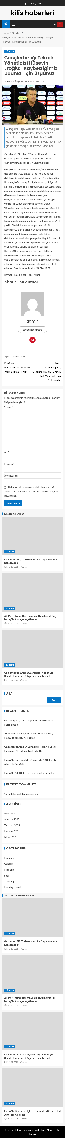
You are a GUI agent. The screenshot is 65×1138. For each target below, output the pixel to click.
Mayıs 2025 (10, 836)
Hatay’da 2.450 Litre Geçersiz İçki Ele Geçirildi (29, 772)
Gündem (10, 51)
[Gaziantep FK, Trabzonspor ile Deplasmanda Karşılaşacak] (32, 536)
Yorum (8, 407)
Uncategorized (12, 887)
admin (9, 81)
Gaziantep (14, 356)
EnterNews (47, 1129)
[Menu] (13, 24)
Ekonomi (9, 857)
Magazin (9, 869)
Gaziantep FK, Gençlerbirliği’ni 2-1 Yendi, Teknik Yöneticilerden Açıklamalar (46, 372)
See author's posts (32, 329)
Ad (6, 452)
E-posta (9, 463)
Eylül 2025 (10, 813)
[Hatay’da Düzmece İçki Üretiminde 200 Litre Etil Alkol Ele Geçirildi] (32, 1087)
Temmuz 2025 (12, 825)
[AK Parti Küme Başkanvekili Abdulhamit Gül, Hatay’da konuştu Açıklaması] (32, 592)
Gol (23, 356)
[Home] (6, 24)
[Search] (55, 24)
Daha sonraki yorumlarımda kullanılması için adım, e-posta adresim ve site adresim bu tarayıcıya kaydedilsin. (31, 491)
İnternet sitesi (11, 475)
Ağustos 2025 (11, 819)
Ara (9, 693)
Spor (6, 875)
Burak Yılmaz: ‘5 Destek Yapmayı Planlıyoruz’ (17, 367)
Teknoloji (9, 881)
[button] (13, 24)
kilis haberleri (32, 13)
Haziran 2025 (11, 831)
